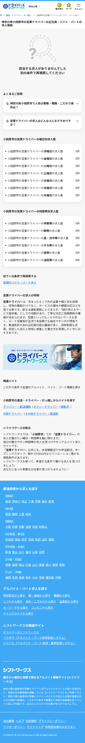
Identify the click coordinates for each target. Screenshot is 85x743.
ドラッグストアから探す (18, 613)
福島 (51, 539)
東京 (8, 501)
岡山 (21, 565)
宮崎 (41, 577)
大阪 (8, 527)
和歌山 (43, 527)
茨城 (38, 501)
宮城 (31, 539)
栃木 (44, 501)
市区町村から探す (14, 595)
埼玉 (24, 501)
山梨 (35, 552)
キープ (69, 8)
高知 (62, 565)
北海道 (9, 539)
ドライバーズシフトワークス (21, 632)
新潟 (8, 552)
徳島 (41, 565)
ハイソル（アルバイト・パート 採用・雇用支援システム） (39, 643)
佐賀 (15, 577)
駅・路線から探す (39, 595)
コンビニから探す (42, 607)
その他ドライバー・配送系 (41, 413)
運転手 (65, 407)
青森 (17, 539)
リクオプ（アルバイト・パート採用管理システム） (35, 638)
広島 (28, 565)
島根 (15, 565)
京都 (21, 527)
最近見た (59, 8)
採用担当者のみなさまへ (60, 727)
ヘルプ (20, 721)
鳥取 (8, 565)
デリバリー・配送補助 (17, 407)
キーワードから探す (15, 607)
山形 (44, 539)
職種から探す (62, 595)
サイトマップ (35, 727)
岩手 (24, 539)
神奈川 (16, 501)
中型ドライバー (13, 413)
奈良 (35, 527)
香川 (48, 565)
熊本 (28, 577)
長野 (41, 552)
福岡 (8, 577)
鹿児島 (50, 577)
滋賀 (28, 527)
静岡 (15, 514)
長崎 (21, 577)
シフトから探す (13, 601)
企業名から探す (69, 601)
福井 (28, 552)
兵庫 (15, 527)
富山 (15, 552)
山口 (35, 565)
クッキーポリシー (14, 727)
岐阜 (28, 514)
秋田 (38, 539)
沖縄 (58, 577)
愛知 (8, 514)
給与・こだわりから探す (41, 601)
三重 (21, 514)
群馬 (51, 501)
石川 (21, 552)
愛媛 (55, 565)
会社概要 (8, 721)
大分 (35, 577)
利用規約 (31, 721)
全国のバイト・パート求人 (19, 282)
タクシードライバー (45, 407)
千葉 (31, 501)
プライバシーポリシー (52, 721)
